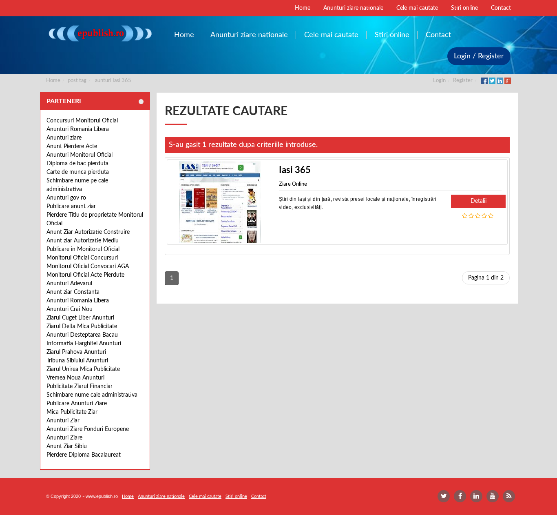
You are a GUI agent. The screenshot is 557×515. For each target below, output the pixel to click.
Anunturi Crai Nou (69, 309)
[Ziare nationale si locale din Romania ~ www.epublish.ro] (99, 33)
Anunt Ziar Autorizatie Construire (88, 232)
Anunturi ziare (64, 138)
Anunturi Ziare (64, 438)
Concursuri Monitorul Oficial (82, 121)
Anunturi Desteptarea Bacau (82, 335)
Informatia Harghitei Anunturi (83, 343)
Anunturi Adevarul (69, 283)
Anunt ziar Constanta (72, 292)
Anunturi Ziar (63, 421)
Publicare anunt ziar (71, 206)
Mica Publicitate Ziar (71, 412)
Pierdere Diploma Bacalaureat (83, 455)
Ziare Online (293, 184)
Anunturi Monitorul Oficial (79, 155)
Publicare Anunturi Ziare (76, 403)
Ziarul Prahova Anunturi (76, 352)
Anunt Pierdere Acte (71, 146)
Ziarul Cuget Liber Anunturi (80, 318)
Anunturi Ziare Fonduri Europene (87, 429)
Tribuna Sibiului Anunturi (77, 361)
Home (53, 80)
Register (463, 80)
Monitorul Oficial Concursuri (82, 258)
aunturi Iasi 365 (113, 80)
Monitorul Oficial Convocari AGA (87, 266)
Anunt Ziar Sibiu (66, 446)
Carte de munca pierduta (77, 172)
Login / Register (479, 56)
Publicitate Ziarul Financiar (79, 386)
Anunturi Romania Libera (77, 129)
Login (439, 80)
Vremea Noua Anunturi (75, 378)
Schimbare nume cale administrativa (91, 395)
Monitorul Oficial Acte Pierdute (85, 275)
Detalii (478, 201)
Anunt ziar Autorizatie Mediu (82, 241)
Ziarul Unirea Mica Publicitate (83, 369)
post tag (77, 80)
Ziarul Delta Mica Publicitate (81, 326)
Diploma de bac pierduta (77, 163)
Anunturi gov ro (66, 198)
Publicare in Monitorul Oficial (82, 249)
